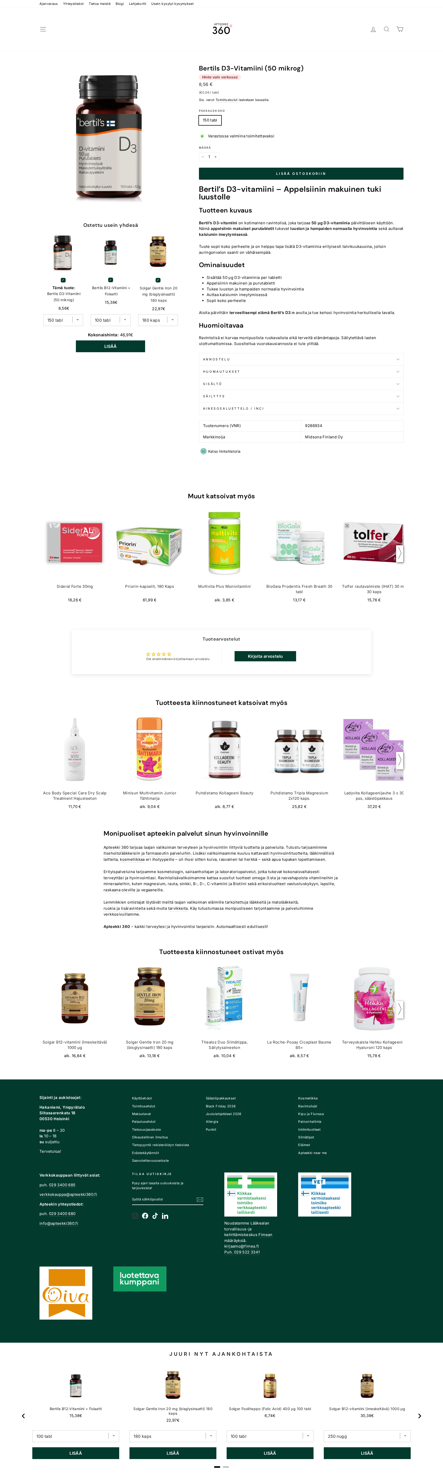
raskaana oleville (119, 889)
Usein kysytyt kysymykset (172, 4)
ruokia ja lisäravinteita (124, 908)
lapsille (327, 883)
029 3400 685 (62, 1184)
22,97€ (172, 1420)
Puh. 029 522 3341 (242, 1252)
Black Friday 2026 (221, 1106)
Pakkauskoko (212, 111)
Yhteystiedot (73, 4)
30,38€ (367, 1415)
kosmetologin (170, 871)
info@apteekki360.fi (58, 1223)
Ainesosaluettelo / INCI (233, 408)
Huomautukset (221, 371)
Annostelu (216, 359)
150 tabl (210, 120)
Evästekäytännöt (145, 1153)
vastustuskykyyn (302, 883)
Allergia (212, 1122)
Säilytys (214, 396)
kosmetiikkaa (132, 859)
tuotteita (252, 847)
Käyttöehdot (142, 1098)
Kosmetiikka (308, 1098)
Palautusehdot (144, 1122)
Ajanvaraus (48, 4)
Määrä (205, 147)
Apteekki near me (312, 1153)
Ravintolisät (307, 1106)
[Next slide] (419, 1416)
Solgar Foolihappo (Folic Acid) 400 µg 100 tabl (270, 1409)
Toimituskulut (227, 100)
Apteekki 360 (116, 847)
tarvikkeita (178, 908)
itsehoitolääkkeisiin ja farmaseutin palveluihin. (148, 853)
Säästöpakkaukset (221, 1098)
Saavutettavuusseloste (150, 1160)
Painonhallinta (309, 1122)
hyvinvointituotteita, (289, 853)
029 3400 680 (62, 1213)
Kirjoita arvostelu (265, 656)
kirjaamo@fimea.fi (241, 1246)
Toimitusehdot (143, 1106)
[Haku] (386, 29)
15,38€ (75, 1415)
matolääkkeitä (285, 902)
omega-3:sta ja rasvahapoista (280, 877)
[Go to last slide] (23, 1416)
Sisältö (212, 384)
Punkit (211, 1129)
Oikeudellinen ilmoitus (150, 1137)
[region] (221, 1416)
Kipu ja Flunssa (311, 1114)
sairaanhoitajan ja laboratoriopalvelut (220, 871)
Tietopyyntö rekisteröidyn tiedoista (160, 1145)
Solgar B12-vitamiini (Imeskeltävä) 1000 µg (367, 1409)
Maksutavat (141, 1114)
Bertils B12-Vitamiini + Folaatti (111, 291)
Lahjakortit (137, 4)
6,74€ (270, 1415)
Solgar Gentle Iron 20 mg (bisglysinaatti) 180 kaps (158, 294)
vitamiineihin (321, 877)
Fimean (265, 1234)
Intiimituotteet (309, 1129)
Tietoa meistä (99, 4)
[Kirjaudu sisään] (373, 29)
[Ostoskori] (400, 29)
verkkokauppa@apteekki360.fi (68, 1194)
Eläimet (304, 1145)
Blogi (120, 4)
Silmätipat (306, 1137)
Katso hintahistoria (224, 451)
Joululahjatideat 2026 (223, 1114)
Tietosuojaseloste (146, 1129)
